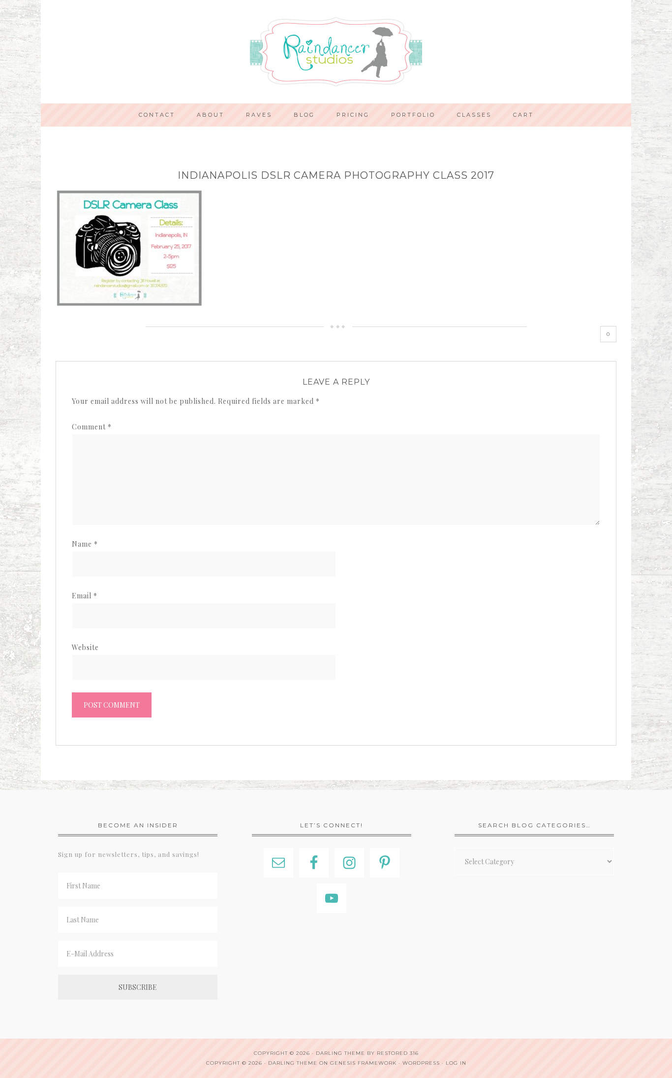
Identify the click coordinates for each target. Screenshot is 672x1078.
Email (84, 595)
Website (85, 647)
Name (85, 544)
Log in (456, 1063)
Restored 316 (398, 1053)
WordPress (421, 1063)
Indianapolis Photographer (336, 52)
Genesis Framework (363, 1063)
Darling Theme (292, 1063)
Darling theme (340, 1053)
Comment (92, 426)
